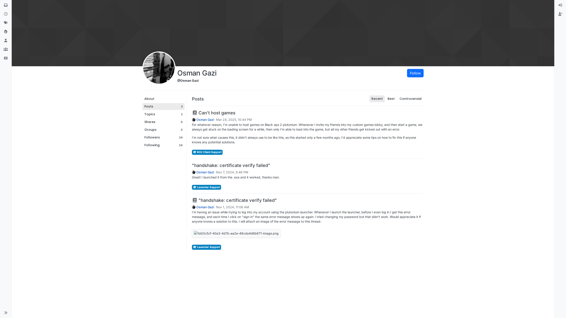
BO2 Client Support (209, 152)
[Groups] (6, 49)
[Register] (560, 14)
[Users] (6, 40)
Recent (377, 99)
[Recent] (6, 14)
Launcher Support (208, 187)
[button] (6, 312)
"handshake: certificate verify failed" (231, 165)
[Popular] (6, 31)
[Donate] (6, 58)
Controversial (411, 99)
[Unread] (6, 5)
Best (391, 99)
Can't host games (216, 112)
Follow (415, 73)
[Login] (560, 5)
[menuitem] (560, 5)
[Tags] (6, 22)
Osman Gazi (205, 119)
